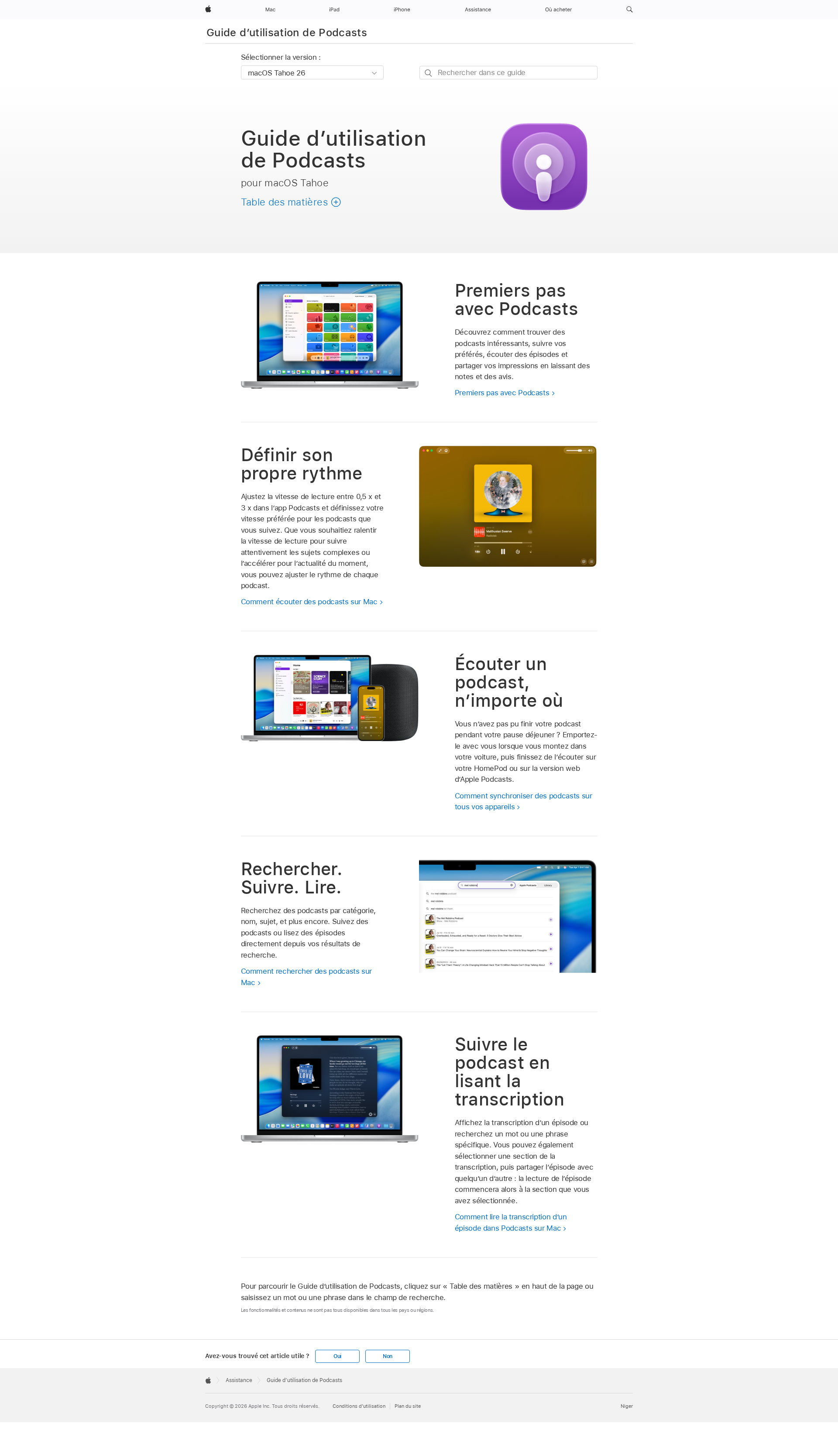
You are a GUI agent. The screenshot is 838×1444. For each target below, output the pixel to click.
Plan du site (408, 1406)
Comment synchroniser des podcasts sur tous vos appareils (523, 801)
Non (387, 1356)
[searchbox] (508, 72)
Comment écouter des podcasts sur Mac (309, 601)
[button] (629, 9)
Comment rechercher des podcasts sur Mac (306, 977)
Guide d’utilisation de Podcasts (286, 32)
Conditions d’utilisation (359, 1406)
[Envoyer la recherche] (428, 73)
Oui (337, 1356)
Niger (627, 1406)
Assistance (239, 1380)
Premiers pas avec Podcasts (502, 392)
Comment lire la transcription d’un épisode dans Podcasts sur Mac (511, 1222)
